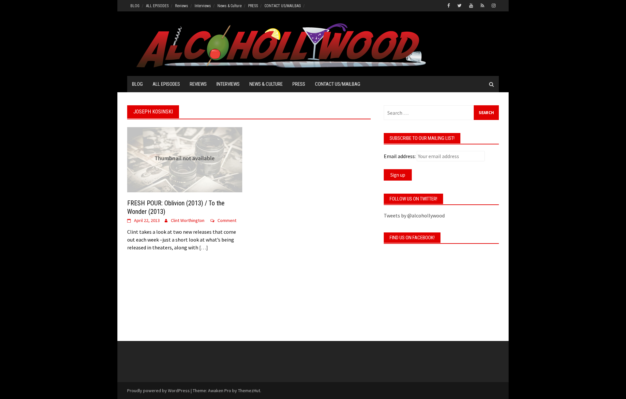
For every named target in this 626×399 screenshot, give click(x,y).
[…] (203, 247)
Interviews (203, 6)
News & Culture (229, 6)
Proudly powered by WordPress (158, 390)
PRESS (253, 6)
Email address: (400, 156)
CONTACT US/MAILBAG (282, 6)
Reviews (181, 6)
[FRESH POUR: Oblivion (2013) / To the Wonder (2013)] (184, 159)
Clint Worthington (187, 220)
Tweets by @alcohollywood (414, 215)
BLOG (135, 6)
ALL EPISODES (157, 6)
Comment (226, 220)
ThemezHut (249, 390)
